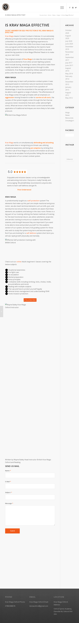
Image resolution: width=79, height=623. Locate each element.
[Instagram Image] (70, 150)
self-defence (31, 233)
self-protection (33, 201)
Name (8, 471)
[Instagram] (72, 7)
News (54, 15)
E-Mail (8, 482)
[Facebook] (69, 7)
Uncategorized (71, 120)
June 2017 (69, 65)
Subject (8, 492)
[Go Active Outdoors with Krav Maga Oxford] (1, 311)
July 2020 (68, 41)
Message (9, 503)
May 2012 (69, 98)
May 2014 (69, 73)
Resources (69, 118)
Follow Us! (70, 159)
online (18, 262)
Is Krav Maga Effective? (15, 15)
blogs (58, 15)
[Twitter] (75, 7)
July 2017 (68, 63)
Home (49, 15)
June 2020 (69, 44)
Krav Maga (9, 36)
